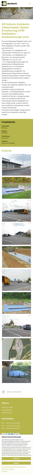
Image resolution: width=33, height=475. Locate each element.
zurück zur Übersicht (13, 392)
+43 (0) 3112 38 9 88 (13, 423)
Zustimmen (16, 458)
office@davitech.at (12, 428)
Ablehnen (16, 463)
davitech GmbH (9, 3)
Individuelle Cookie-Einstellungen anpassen (14, 467)
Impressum (5, 471)
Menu (29, 3)
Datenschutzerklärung (8, 469)
